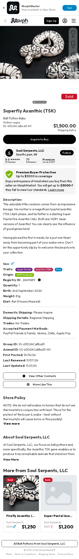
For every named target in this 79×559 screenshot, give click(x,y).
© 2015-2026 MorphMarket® (39, 550)
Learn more (56, 190)
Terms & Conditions (25, 554)
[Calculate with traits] (73, 69)
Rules (9, 554)
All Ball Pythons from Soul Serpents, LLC (39, 543)
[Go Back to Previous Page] (6, 21)
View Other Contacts (42, 376)
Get (69, 7)
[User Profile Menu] (65, 20)
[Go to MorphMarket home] (19, 20)
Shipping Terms (47, 554)
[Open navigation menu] (73, 20)
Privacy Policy (65, 554)
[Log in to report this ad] (73, 61)
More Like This (42, 384)
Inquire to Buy (39, 139)
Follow (67, 153)
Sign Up (51, 20)
